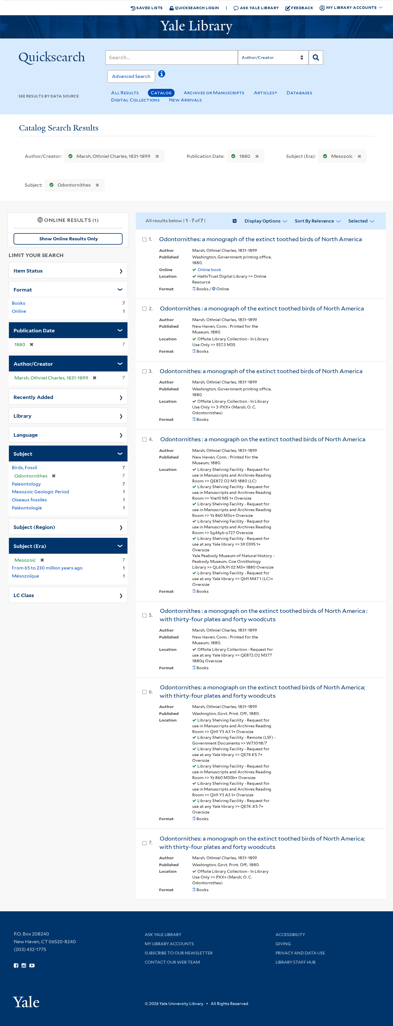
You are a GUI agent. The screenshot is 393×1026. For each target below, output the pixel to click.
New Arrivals (185, 100)
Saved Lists (149, 7)
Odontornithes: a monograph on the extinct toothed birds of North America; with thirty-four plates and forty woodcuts (262, 691)
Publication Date (34, 330)
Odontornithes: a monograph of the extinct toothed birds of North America (260, 239)
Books (18, 303)
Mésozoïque (25, 576)
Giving (283, 943)
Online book (209, 269)
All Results (125, 92)
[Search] (316, 57)
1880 (245, 156)
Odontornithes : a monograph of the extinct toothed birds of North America (262, 308)
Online (19, 311)
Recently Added (33, 396)
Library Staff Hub (296, 962)
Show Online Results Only (68, 238)
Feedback (302, 7)
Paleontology (26, 484)
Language (26, 434)
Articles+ (266, 92)
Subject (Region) (34, 526)
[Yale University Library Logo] (196, 27)
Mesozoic (342, 156)
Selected (358, 221)
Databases (299, 92)
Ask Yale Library (259, 7)
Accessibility (290, 934)
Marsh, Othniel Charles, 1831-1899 (113, 156)
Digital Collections (135, 100)
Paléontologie (27, 508)
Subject (23, 453)
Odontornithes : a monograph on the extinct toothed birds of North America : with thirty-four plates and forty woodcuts (263, 615)
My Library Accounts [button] (351, 7)
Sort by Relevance (314, 221)
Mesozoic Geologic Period (40, 491)
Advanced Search (131, 76)
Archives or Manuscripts (214, 92)
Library (23, 415)
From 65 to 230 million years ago (47, 568)
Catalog (161, 92)
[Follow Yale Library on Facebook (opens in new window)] (16, 965)
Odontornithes (74, 185)
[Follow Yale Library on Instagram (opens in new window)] (24, 965)
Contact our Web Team (172, 962)
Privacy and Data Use (300, 953)
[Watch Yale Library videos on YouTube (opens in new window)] (32, 965)
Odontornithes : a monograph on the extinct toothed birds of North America (262, 439)
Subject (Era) (30, 545)
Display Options (263, 221)
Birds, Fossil (24, 467)
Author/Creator (33, 363)
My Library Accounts (169, 943)
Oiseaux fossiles (29, 500)
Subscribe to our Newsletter (179, 953)
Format (23, 289)
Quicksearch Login (196, 7)
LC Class (24, 594)
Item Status (28, 270)
